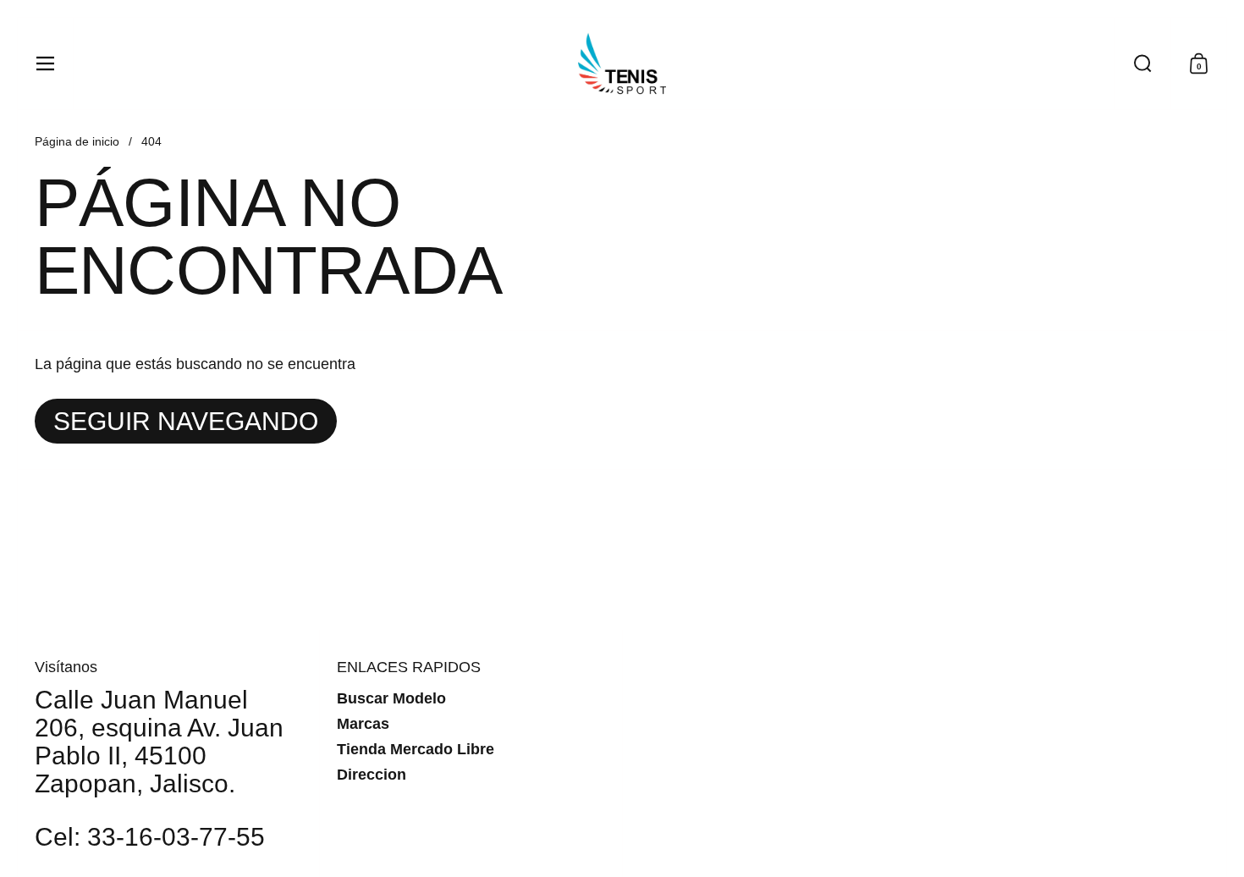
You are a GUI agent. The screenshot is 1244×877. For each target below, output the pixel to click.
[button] (1142, 63)
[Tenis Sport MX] (622, 63)
